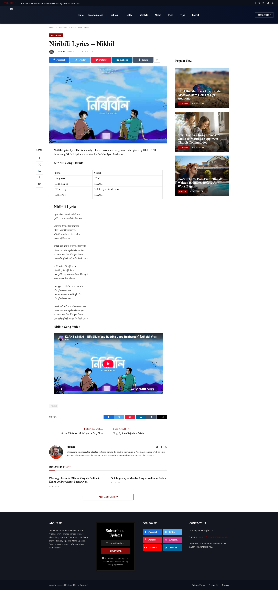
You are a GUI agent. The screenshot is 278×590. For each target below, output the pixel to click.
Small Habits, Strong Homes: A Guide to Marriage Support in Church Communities (199, 138)
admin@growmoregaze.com (213, 537)
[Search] (272, 3)
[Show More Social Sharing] (157, 60)
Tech (170, 15)
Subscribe (264, 15)
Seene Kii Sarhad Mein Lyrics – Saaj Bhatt (82, 433)
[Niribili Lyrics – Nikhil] (108, 104)
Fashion (113, 15)
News (158, 15)
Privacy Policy (198, 585)
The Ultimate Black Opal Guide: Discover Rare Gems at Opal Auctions (200, 94)
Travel (195, 15)
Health (128, 15)
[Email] (39, 184)
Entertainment (95, 15)
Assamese (56, 35)
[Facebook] (39, 158)
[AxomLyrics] (39, 15)
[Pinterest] (39, 177)
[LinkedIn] (39, 171)
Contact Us (213, 585)
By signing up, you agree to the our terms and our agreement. (116, 561)
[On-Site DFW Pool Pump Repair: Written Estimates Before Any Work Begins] (202, 176)
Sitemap (225, 585)
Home (80, 15)
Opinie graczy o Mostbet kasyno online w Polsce (138, 478)
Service (182, 191)
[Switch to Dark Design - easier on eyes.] (268, 3)
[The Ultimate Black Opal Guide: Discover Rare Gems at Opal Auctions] (202, 88)
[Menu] (6, 15)
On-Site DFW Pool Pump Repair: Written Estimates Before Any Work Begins (200, 182)
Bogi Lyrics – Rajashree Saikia (128, 433)
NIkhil (54, 405)
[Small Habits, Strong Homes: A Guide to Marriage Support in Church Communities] (202, 132)
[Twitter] (39, 164)
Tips (182, 15)
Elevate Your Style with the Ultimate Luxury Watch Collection (50, 3)
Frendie (61, 51)
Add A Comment (108, 496)
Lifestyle (143, 15)
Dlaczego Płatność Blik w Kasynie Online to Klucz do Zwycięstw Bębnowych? (74, 480)
